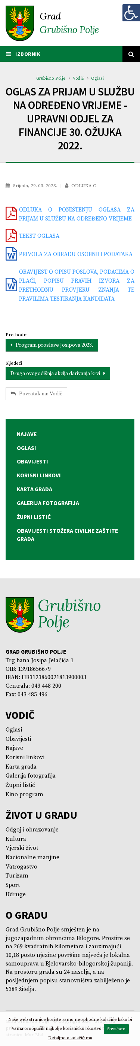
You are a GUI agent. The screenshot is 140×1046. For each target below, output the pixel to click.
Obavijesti (18, 739)
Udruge (16, 894)
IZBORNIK (27, 54)
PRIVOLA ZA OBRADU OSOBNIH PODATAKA (76, 254)
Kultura (16, 839)
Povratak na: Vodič (39, 393)
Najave (14, 748)
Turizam (17, 875)
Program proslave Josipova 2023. (52, 345)
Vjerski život (22, 848)
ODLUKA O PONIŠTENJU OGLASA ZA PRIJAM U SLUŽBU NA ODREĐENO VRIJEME (76, 214)
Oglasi (97, 78)
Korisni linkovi (25, 757)
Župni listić (20, 785)
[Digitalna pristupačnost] (131, 13)
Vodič (78, 78)
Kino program (24, 794)
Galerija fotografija (31, 775)
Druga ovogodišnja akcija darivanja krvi (56, 373)
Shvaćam (116, 1029)
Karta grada (21, 766)
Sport (13, 885)
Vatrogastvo (21, 866)
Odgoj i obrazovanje (32, 829)
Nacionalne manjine (32, 857)
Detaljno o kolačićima (70, 1038)
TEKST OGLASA (39, 236)
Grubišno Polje (51, 78)
